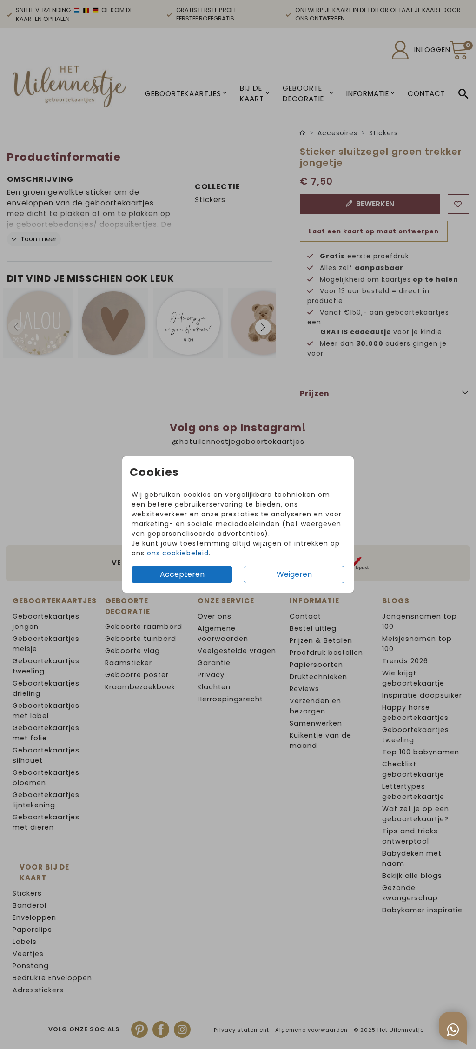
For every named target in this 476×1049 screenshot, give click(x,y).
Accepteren (182, 574)
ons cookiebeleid (178, 553)
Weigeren (294, 574)
